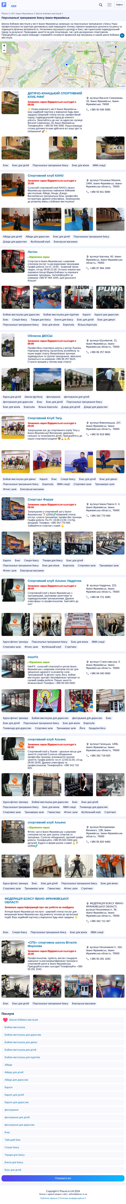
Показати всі (63, 1178)
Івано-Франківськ (24, 13)
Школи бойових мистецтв (48, 13)
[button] (66, 64)
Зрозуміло (96, 1194)
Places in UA (8, 13)
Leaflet (122, 86)
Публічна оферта (48, 1198)
